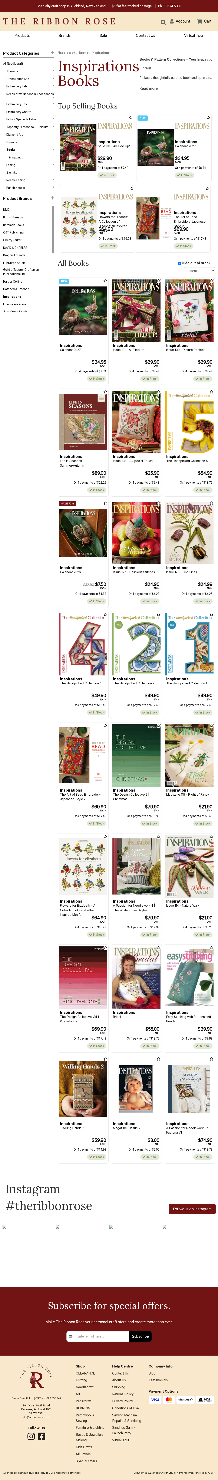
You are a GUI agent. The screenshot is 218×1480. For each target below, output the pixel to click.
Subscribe (140, 1336)
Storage (11, 142)
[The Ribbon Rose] (45, 21)
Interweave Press (15, 304)
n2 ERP (211, 1473)
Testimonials (158, 1380)
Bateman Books (13, 225)
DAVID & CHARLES (15, 247)
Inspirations (12, 296)
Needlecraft (66, 52)
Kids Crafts (84, 1447)
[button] (180, 21)
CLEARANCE (85, 1373)
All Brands (83, 1454)
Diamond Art (14, 134)
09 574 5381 (172, 6)
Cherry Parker (12, 240)
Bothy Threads (13, 217)
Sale (103, 35)
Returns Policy (122, 1394)
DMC (6, 209)
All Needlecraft (13, 63)
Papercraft (83, 1401)
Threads (12, 71)
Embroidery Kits (16, 104)
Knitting (81, 1380)
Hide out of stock (196, 263)
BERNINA (83, 1408)
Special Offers (86, 1461)
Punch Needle (15, 187)
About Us (119, 1380)
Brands (65, 35)
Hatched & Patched (16, 289)
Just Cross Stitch (15, 311)
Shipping (118, 1387)
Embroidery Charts (18, 112)
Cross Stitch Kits (17, 79)
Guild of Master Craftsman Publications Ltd (21, 272)
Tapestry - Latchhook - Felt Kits (27, 127)
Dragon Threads (14, 255)
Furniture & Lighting (90, 1428)
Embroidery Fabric (18, 86)
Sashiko (11, 172)
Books (11, 149)
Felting (10, 165)
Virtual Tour (194, 35)
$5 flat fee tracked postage (132, 6)
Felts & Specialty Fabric (21, 119)
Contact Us (145, 35)
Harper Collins (12, 281)
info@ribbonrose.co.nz (36, 1417)
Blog (152, 1373)
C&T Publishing (13, 232)
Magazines (16, 157)
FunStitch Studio (14, 263)
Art (78, 1394)
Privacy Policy (122, 1401)
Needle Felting (15, 180)
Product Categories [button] (21, 53)
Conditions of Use (125, 1408)
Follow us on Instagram (192, 1209)
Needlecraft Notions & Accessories (30, 94)
